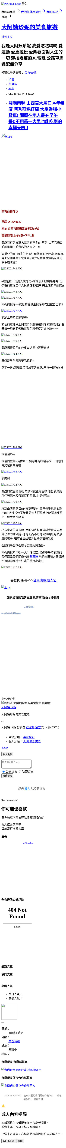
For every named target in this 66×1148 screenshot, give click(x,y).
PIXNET (16, 1095)
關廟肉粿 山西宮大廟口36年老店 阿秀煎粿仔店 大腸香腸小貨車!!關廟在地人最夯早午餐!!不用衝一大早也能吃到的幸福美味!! (36, 115)
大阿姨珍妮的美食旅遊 (29, 27)
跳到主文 (7, 36)
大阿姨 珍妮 (29, 607)
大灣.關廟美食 (32, 741)
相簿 (11, 79)
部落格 (12, 84)
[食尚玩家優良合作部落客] (18, 1085)
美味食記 (28, 737)
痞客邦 (30, 727)
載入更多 (7, 754)
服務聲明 (38, 1099)
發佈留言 (7, 775)
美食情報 (30, 72)
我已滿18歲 (8, 1141)
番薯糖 (34, 556)
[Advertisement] (33, 174)
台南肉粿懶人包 (44, 580)
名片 (11, 88)
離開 (20, 1141)
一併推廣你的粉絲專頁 (11, 613)
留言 (38, 727)
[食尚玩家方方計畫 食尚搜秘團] (21, 1069)
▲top (4, 747)
